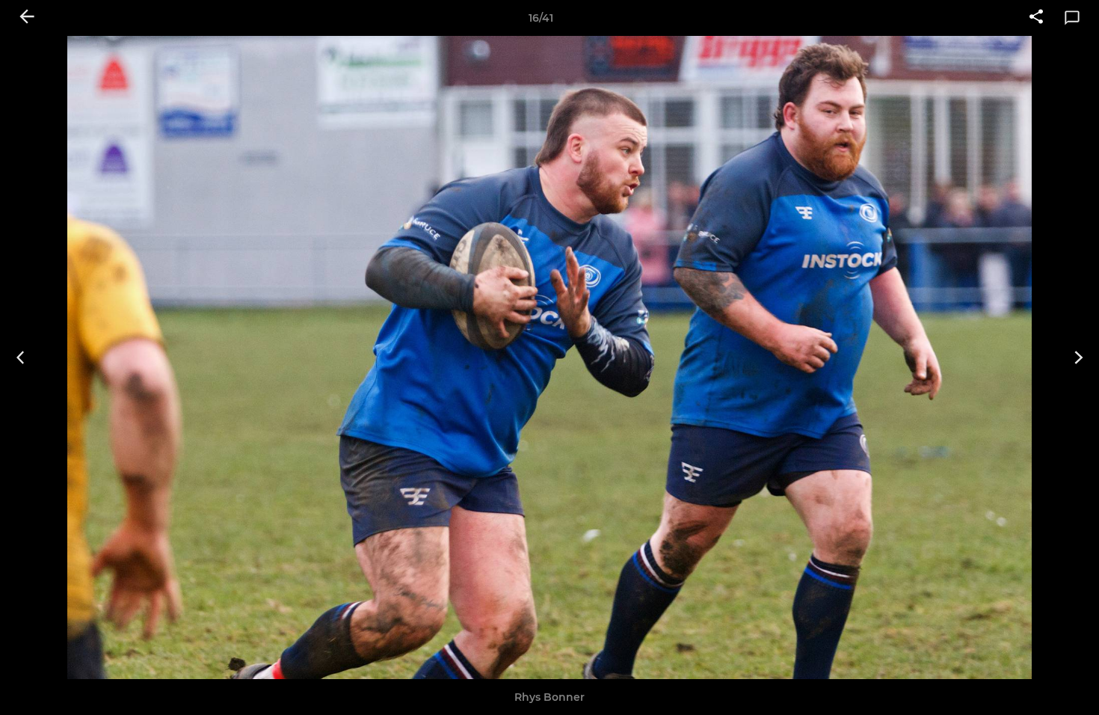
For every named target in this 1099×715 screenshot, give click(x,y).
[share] (1036, 17)
